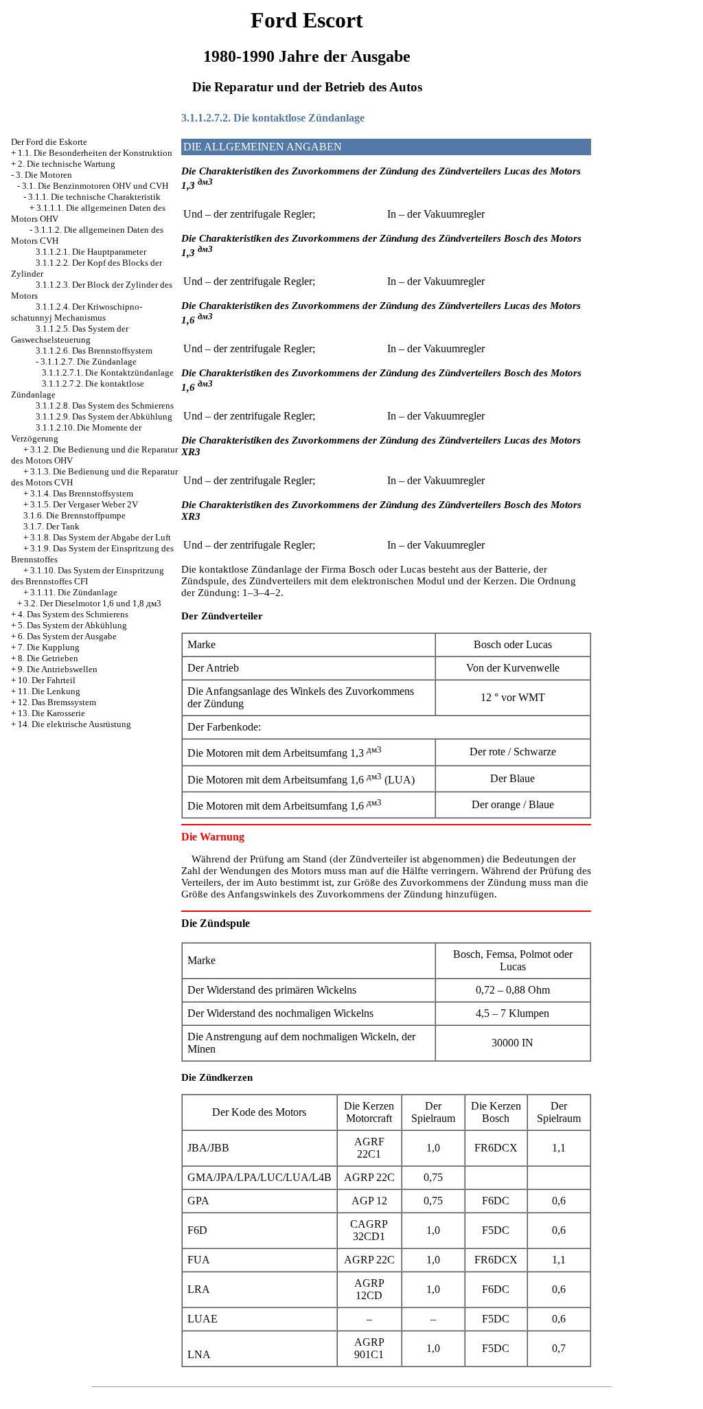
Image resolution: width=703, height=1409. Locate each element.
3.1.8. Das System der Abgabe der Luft (100, 537)
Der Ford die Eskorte (49, 142)
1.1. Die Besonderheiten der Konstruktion (95, 153)
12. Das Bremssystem (57, 702)
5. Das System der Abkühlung (72, 625)
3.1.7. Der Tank (51, 526)
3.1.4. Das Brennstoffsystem (81, 493)
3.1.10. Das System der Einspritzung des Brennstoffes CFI (87, 575)
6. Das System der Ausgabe (67, 636)
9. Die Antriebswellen (57, 669)
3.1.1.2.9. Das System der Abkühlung (104, 416)
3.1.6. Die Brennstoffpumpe (74, 515)
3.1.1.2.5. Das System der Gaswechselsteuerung (69, 334)
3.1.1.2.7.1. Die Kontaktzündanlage (108, 372)
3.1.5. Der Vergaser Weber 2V (84, 504)
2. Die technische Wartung (66, 164)
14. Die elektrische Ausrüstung (74, 724)
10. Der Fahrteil (47, 680)
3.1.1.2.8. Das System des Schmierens (105, 405)
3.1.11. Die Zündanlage (73, 592)
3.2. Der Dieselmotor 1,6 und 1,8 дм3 (92, 603)
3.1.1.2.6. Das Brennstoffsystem (94, 350)
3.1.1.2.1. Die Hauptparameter (91, 252)
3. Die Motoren (44, 175)
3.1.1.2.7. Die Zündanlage (89, 361)
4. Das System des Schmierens (73, 614)
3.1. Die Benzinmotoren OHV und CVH (95, 186)
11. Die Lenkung (49, 691)
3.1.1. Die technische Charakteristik (94, 197)
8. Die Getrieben (48, 658)
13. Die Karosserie (51, 713)
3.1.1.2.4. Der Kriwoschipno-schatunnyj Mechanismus (76, 312)
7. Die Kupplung (49, 647)
